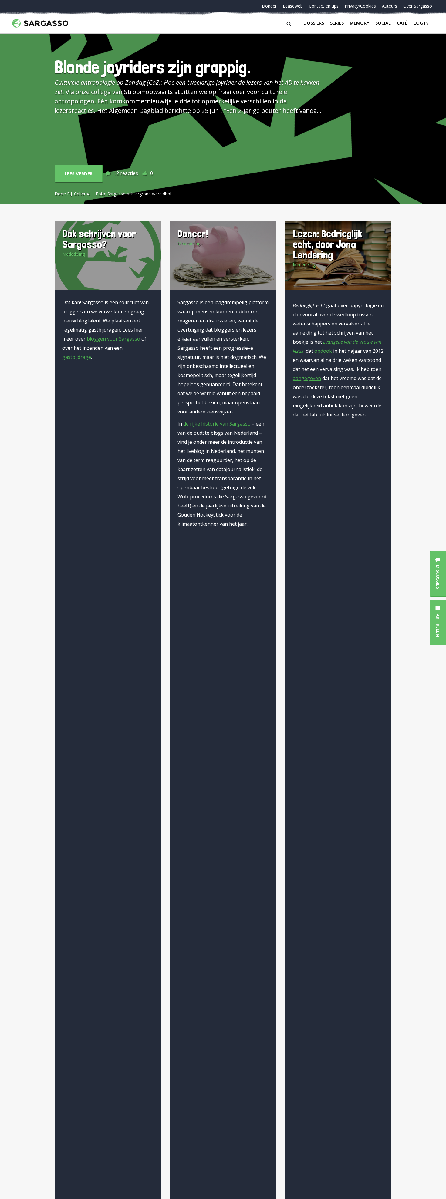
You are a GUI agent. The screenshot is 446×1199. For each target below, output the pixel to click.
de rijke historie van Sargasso (217, 423)
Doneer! (192, 233)
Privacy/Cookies (360, 6)
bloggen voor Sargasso (113, 338)
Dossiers (313, 23)
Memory (359, 23)
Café (402, 23)
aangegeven (307, 378)
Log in (421, 23)
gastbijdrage (76, 357)
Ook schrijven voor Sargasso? (99, 238)
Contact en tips (324, 6)
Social (383, 23)
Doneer (269, 6)
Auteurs (389, 6)
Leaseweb (293, 6)
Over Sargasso (417, 6)
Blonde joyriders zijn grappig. (153, 67)
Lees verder (79, 173)
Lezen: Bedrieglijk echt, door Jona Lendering (328, 244)
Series (337, 23)
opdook (323, 351)
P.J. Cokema (78, 194)
